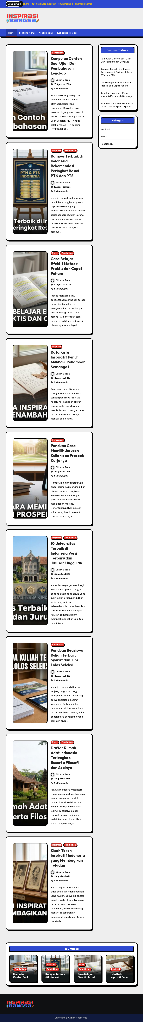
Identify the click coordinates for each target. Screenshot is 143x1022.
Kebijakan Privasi (67, 32)
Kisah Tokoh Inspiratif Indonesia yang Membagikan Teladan (68, 858)
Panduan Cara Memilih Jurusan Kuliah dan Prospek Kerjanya (67, 453)
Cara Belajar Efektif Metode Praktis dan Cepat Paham (66, 266)
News (55, 253)
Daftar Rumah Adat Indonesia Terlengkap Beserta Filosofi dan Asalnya (65, 758)
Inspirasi (56, 150)
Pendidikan (57, 53)
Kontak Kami (46, 32)
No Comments (61, 88)
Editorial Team (62, 80)
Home (11, 32)
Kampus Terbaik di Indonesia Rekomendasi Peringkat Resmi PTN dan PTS (67, 166)
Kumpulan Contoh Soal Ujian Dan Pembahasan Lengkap (66, 65)
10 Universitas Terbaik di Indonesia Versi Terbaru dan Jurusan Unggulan (66, 553)
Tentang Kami (26, 32)
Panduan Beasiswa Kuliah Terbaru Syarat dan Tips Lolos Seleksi (67, 657)
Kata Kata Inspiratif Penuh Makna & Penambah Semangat (68, 359)
